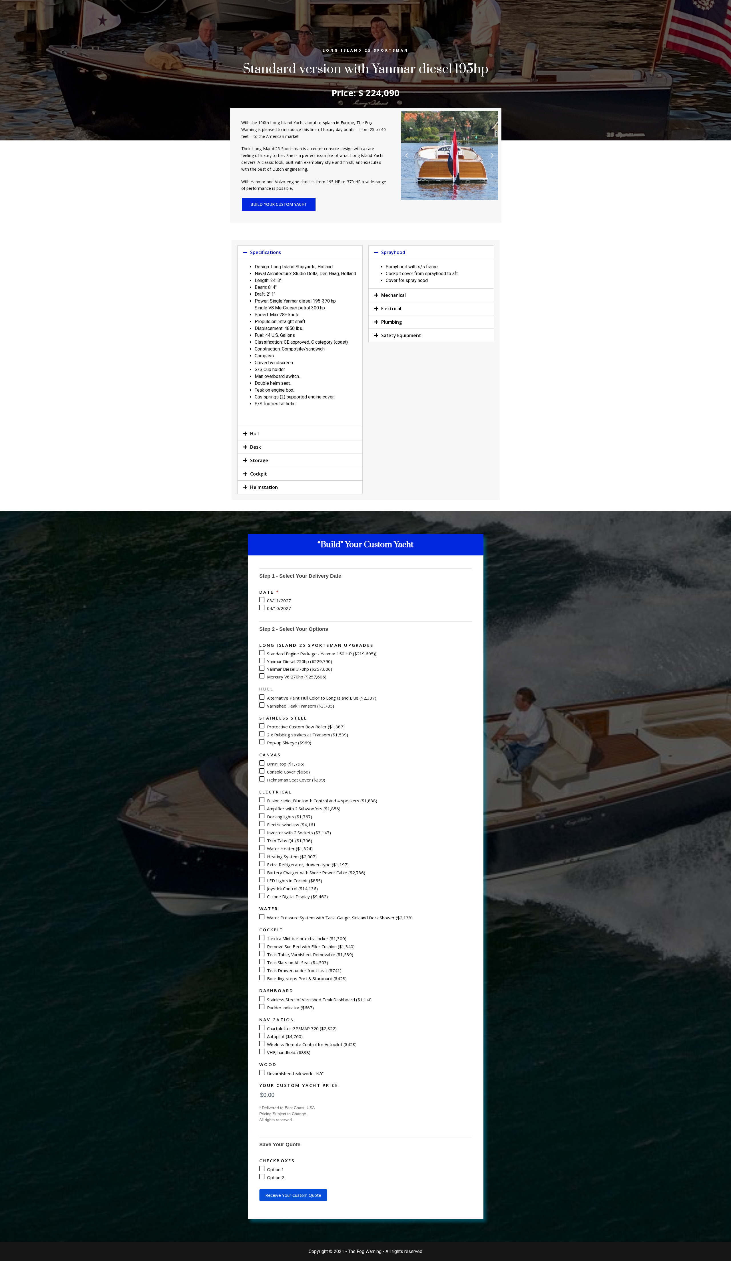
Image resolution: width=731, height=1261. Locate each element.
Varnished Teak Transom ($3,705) (300, 706)
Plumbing (391, 322)
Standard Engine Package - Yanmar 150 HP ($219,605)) (321, 653)
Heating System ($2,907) (291, 856)
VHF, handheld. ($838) (288, 1052)
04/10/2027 (278, 608)
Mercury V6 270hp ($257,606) (296, 677)
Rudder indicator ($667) (290, 1007)
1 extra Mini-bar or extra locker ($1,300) (306, 938)
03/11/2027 (278, 600)
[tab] (300, 252)
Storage (259, 460)
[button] (278, 204)
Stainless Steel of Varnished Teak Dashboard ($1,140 (318, 999)
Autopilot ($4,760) (284, 1036)
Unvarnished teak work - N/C (295, 1073)
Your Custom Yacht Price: (300, 1085)
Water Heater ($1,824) (289, 848)
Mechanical (393, 295)
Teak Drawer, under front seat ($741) (304, 970)
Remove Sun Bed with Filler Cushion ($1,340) (310, 946)
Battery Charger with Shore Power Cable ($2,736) (315, 872)
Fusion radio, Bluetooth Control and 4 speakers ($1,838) (321, 800)
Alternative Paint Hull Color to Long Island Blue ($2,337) (321, 698)
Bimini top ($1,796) (285, 764)
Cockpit (258, 474)
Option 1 (275, 1169)
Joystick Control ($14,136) (292, 888)
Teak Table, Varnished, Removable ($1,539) (309, 954)
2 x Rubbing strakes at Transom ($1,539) (307, 735)
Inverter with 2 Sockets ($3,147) (298, 832)
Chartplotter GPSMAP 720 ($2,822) (301, 1028)
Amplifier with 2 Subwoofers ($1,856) (303, 808)
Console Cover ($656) (288, 772)
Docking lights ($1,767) (289, 816)
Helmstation (264, 487)
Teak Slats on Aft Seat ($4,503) (297, 962)
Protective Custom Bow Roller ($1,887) (305, 727)
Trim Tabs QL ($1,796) (289, 840)
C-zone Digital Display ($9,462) (297, 896)
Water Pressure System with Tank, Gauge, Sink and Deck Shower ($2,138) (339, 917)
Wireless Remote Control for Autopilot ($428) (311, 1044)
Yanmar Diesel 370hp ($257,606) (299, 669)
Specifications (265, 252)
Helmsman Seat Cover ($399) (295, 780)
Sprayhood (393, 252)
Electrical (391, 308)
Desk (255, 447)
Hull (254, 433)
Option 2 (275, 1177)
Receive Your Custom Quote (293, 1195)
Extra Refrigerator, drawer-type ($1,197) (307, 864)
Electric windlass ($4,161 (291, 824)
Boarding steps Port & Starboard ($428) (306, 978)
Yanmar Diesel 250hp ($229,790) (299, 661)
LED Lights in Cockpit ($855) (294, 880)
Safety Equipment (401, 335)
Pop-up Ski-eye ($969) (288, 743)
